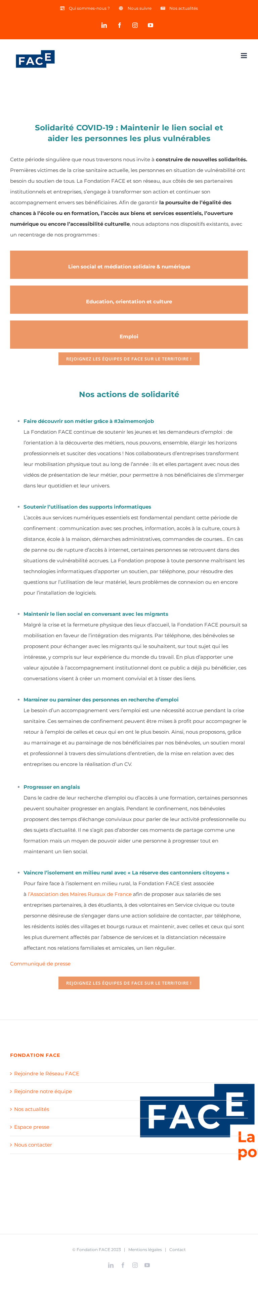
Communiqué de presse (40, 963)
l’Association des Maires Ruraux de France (80, 894)
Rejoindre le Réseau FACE (46, 1073)
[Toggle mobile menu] (244, 55)
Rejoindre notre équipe (43, 1091)
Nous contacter (33, 1145)
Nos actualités (31, 1109)
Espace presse (31, 1127)
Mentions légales (145, 1249)
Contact (177, 1249)
